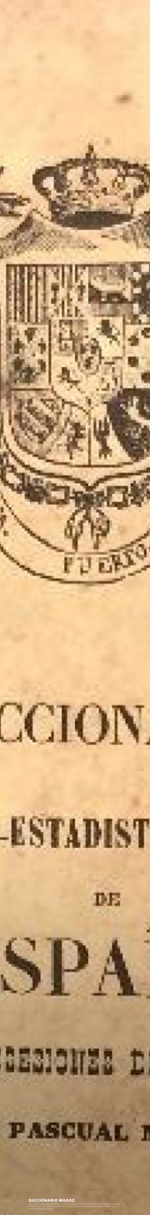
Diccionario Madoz (52, 1200)
